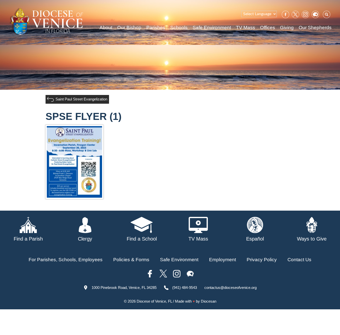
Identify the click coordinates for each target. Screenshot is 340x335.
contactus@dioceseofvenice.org (230, 287)
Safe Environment (212, 27)
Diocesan (208, 301)
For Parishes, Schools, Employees (66, 259)
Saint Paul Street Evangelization (81, 99)
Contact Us (299, 259)
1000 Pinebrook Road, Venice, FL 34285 (124, 287)
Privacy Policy (262, 259)
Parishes (155, 27)
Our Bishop (129, 27)
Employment (222, 259)
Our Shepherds (315, 27)
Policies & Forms (131, 259)
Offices (267, 27)
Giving (287, 27)
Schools (179, 27)
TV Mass (245, 27)
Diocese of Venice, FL (154, 301)
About (106, 27)
